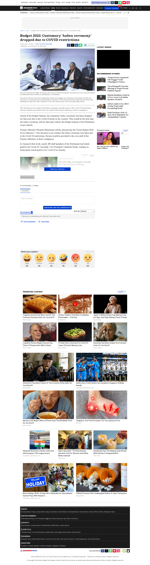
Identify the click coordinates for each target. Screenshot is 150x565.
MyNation (85, 2)
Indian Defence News (96, 512)
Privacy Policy (57, 556)
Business (65, 8)
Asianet (28, 550)
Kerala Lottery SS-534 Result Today (88, 12)
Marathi (78, 2)
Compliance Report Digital (102, 556)
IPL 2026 (123, 8)
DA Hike (57, 539)
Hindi (73, 2)
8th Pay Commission (67, 539)
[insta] (128, 2)
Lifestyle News (26, 532)
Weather (24, 546)
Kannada (40, 2)
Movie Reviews (58, 518)
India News (53, 512)
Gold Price (49, 539)
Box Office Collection (71, 518)
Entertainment (89, 8)
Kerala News (84, 512)
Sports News (25, 525)
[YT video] (124, 2)
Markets (73, 8)
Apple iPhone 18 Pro (108, 12)
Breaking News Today (28, 512)
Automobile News (94, 539)
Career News (66, 532)
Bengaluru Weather (59, 546)
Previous (125, 12)
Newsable (32, 2)
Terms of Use (46, 556)
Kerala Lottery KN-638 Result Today (62, 12)
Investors (116, 556)
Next (128, 12)
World (58, 8)
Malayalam (24, 2)
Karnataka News (73, 512)
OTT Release (40, 518)
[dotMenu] (130, 8)
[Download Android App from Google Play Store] (124, 550)
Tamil (63, 2)
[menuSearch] (140, 8)
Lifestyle (99, 8)
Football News (46, 525)
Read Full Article (57, 169)
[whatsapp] (120, 2)
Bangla (68, 2)
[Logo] (29, 8)
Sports (79, 8)
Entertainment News (28, 518)
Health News (49, 532)
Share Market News (38, 539)
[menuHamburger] (136, 8)
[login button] (133, 8)
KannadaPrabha (49, 2)
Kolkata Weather (33, 546)
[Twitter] (116, 2)
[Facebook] (112, 2)
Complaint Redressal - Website (82, 556)
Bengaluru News (109, 512)
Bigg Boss (48, 518)
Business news (26, 539)
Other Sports (64, 525)
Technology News (81, 539)
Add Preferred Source (99, 3)
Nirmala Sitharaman (27, 177)
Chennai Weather (46, 546)
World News (63, 512)
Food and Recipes (38, 532)
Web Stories (76, 532)
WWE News (55, 525)
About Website (36, 556)
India (53, 8)
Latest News (45, 8)
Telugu (58, 2)
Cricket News (35, 525)
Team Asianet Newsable (43, 44)
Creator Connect (111, 8)
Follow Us (91, 45)
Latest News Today (42, 512)
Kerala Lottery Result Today (39, 12)
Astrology (58, 532)
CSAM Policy (67, 556)
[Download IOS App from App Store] (128, 550)
